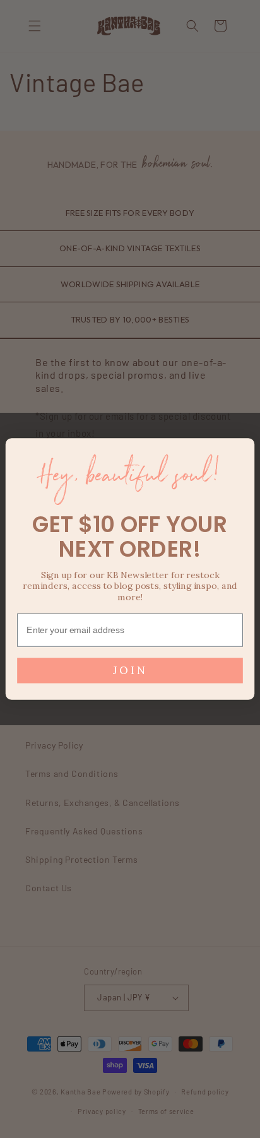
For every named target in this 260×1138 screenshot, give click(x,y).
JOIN (130, 670)
